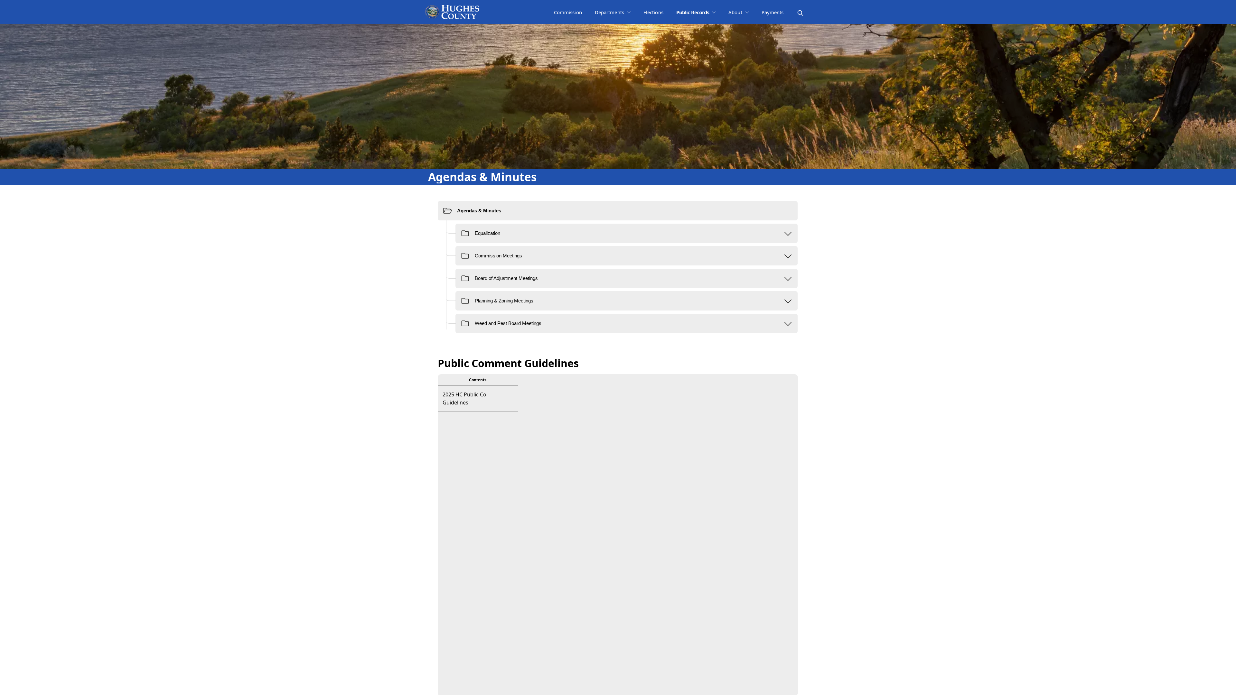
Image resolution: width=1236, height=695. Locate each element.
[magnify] (800, 13)
